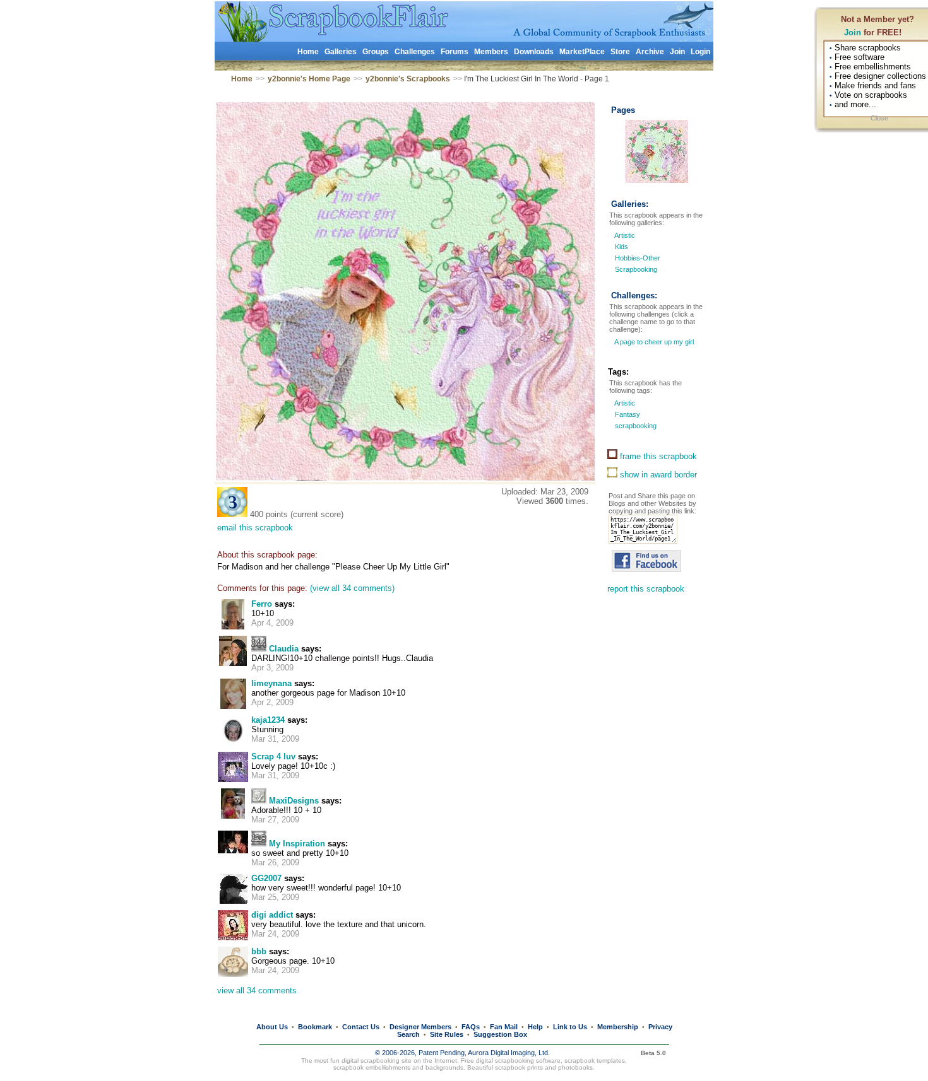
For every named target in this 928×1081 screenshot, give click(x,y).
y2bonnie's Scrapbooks (408, 78)
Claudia (284, 648)
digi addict (272, 915)
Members (491, 51)
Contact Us (360, 1027)
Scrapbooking (636, 269)
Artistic (624, 235)
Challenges (415, 51)
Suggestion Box (500, 1034)
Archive (650, 51)
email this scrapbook (255, 527)
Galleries (340, 51)
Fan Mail (504, 1027)
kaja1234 (268, 720)
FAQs (470, 1027)
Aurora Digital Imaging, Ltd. (509, 1052)
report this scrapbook (645, 588)
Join (852, 32)
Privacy (660, 1027)
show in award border (657, 474)
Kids (621, 246)
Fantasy (626, 414)
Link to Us (570, 1027)
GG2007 (266, 878)
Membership (617, 1027)
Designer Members (420, 1027)
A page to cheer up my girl (653, 342)
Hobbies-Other (637, 258)
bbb (258, 951)
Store (620, 51)
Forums (454, 51)
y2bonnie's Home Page (309, 78)
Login (700, 51)
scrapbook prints (519, 1067)
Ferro (261, 604)
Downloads (534, 51)
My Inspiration (297, 843)
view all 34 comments (257, 990)
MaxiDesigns (294, 800)
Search (408, 1034)
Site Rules (446, 1034)
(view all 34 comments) (352, 588)
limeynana (271, 683)
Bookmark (315, 1027)
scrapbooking (635, 425)
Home (308, 51)
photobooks (575, 1067)
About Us (272, 1027)
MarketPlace (582, 51)
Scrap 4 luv (273, 756)
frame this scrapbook (657, 456)
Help (535, 1027)
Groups (375, 51)
